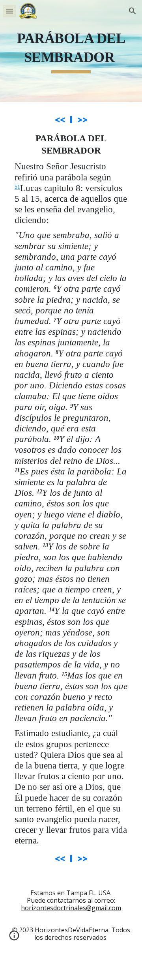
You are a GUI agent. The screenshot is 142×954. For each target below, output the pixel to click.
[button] (9, 11)
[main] (71, 51)
